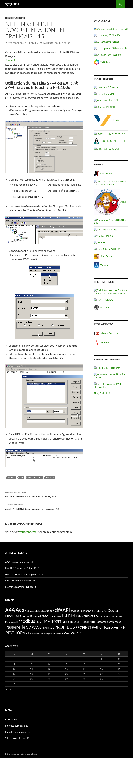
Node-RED (69, 621)
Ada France (105, 173)
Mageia (103, 264)
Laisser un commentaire (56, 43)
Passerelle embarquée (108, 621)
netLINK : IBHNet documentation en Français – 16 (32, 506)
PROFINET (83, 627)
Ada (20, 610)
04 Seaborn (115, 54)
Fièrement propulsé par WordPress (21, 753)
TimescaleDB (57, 633)
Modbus (110, 106)
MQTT (56, 621)
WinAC (76, 633)
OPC (78, 622)
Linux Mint (114, 248)
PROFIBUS (64, 627)
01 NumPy (114, 35)
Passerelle (88, 621)
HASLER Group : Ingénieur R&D (22, 568)
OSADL (109, 299)
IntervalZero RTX (108, 333)
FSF (103, 242)
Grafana (56, 616)
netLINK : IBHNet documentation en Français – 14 (32, 494)
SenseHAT (37, 633)
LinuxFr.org (105, 256)
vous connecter (28, 531)
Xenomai (104, 307)
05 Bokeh (104, 62)
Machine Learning (114, 616)
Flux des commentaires (17, 731)
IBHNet (11, 478)
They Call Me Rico (103, 393)
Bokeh (39, 611)
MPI (21, 478)
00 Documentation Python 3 (112, 28)
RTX (29, 633)
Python (98, 627)
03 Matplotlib (119, 48)
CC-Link (109, 93)
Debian (108, 235)
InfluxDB (81, 616)
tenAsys (104, 342)
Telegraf (48, 633)
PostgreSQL (48, 627)
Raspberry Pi (115, 627)
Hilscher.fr (114, 367)
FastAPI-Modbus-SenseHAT (20, 580)
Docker (113, 610)
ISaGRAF (92, 616)
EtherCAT (112, 100)
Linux (99, 616)
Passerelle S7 (34, 478)
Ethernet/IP (26, 616)
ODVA (115, 119)
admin (34, 43)
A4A (10, 610)
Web (67, 633)
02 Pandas (113, 41)
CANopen (113, 87)
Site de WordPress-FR (17, 738)
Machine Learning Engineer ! (20, 586)
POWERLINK (118, 133)
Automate (30, 610)
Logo (105, 616)
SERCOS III (114, 148)
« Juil (8, 688)
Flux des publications (16, 725)
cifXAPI (62, 610)
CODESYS (86, 611)
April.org (111, 229)
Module (39, 622)
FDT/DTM (45, 616)
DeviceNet (102, 611)
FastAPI (36, 616)
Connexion (11, 719)
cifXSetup (76, 610)
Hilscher (10, 18)
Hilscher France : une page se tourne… (25, 574)
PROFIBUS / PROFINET (112, 140)
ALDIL (123, 201)
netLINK (20, 18)
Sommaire (11, 60)
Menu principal (129, 4)
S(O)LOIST (12, 4)
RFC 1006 (50, 478)
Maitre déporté (11, 622)
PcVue (36, 627)
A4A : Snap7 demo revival (19, 561)
